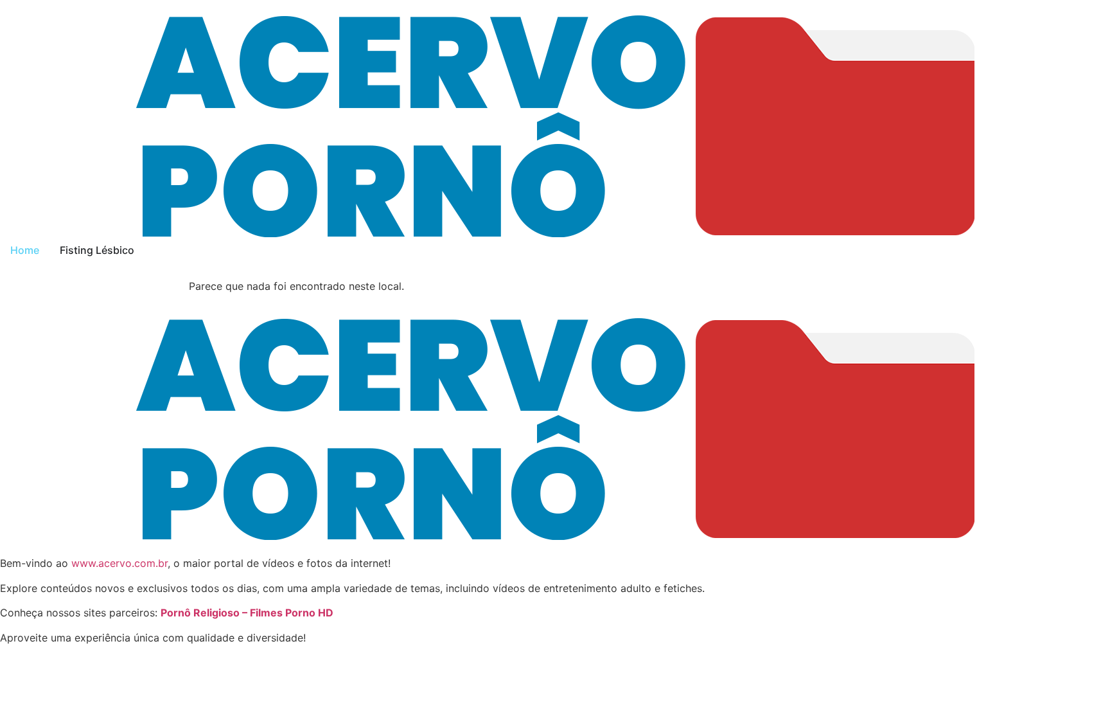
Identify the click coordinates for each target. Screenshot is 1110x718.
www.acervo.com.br (119, 563)
